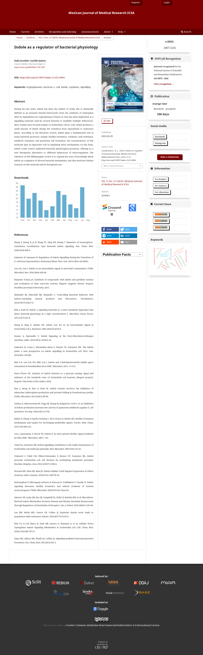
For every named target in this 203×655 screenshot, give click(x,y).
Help (121, 31)
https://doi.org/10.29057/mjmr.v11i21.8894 (42, 77)
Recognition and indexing (62, 31)
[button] (110, 229)
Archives (39, 31)
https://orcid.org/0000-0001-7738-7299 (29, 67)
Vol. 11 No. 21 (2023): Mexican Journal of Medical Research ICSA (69, 37)
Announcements (90, 31)
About (107, 31)
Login (166, 2)
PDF (108, 121)
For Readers (161, 179)
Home (13, 31)
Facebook (160, 136)
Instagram (160, 143)
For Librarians (162, 192)
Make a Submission (169, 157)
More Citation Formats (113, 166)
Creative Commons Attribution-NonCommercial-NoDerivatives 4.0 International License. (113, 625)
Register (136, 2)
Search (187, 31)
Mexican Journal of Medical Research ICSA (101, 13)
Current (25, 31)
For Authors (161, 185)
